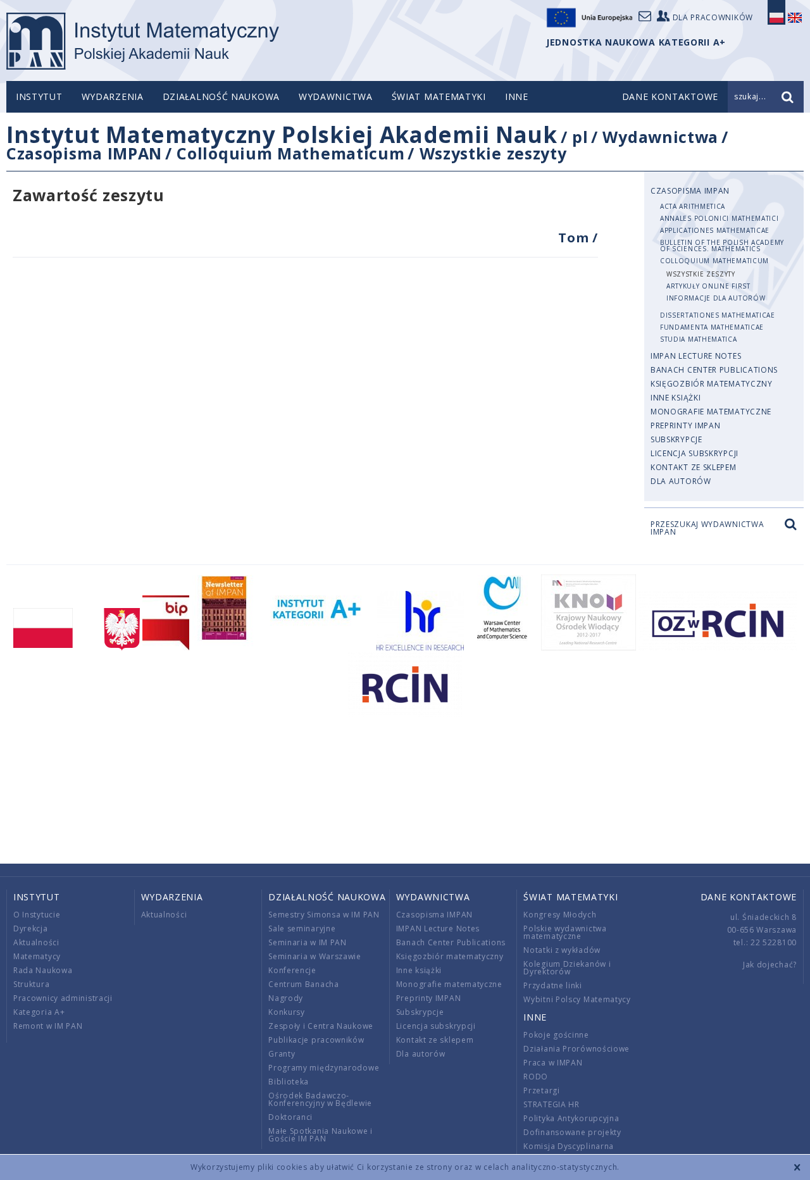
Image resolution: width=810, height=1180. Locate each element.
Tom (575, 237)
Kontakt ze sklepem (694, 467)
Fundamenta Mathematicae (712, 327)
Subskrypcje (676, 439)
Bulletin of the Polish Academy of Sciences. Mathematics (722, 245)
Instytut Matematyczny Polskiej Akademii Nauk (282, 134)
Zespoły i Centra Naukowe (320, 1026)
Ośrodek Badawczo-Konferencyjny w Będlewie (320, 1099)
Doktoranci (290, 1117)
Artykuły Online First (708, 286)
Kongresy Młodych (559, 914)
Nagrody (285, 998)
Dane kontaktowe (749, 897)
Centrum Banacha (303, 984)
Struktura (31, 984)
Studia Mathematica (698, 339)
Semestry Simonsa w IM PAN (324, 914)
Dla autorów (681, 481)
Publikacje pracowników (316, 1039)
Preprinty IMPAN (686, 425)
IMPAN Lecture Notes (696, 356)
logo (142, 41)
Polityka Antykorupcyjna (571, 1118)
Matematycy (37, 956)
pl (580, 136)
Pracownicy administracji (63, 998)
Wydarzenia (113, 96)
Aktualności (36, 942)
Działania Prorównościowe (576, 1048)
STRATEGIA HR (551, 1104)
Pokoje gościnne (556, 1034)
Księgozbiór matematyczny (712, 383)
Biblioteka (288, 1081)
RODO (535, 1076)
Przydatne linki (552, 985)
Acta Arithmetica (692, 206)
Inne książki (676, 397)
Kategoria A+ (39, 1012)
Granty (281, 1053)
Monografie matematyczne (711, 411)
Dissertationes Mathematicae (717, 315)
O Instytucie (36, 914)
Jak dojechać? (770, 964)
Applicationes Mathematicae (715, 230)
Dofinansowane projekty (572, 1132)
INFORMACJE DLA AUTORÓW (715, 298)
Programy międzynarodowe (323, 1067)
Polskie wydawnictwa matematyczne (564, 932)
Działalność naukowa (221, 96)
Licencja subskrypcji (694, 453)
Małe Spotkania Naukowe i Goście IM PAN (320, 1135)
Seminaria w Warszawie (314, 956)
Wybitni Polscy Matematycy (577, 999)
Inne (516, 96)
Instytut (39, 96)
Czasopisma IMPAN (84, 153)
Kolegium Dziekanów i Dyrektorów (567, 968)
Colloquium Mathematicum (290, 153)
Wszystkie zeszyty (493, 153)
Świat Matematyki (439, 96)
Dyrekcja (30, 928)
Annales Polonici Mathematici (719, 218)
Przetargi (541, 1090)
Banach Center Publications (714, 369)
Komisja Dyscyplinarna (568, 1146)
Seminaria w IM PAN (307, 942)
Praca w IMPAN (552, 1062)
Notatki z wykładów (562, 950)
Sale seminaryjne (301, 928)
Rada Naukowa (42, 970)
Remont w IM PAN (48, 1026)
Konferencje (292, 970)
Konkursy (286, 1012)
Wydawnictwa (336, 96)
